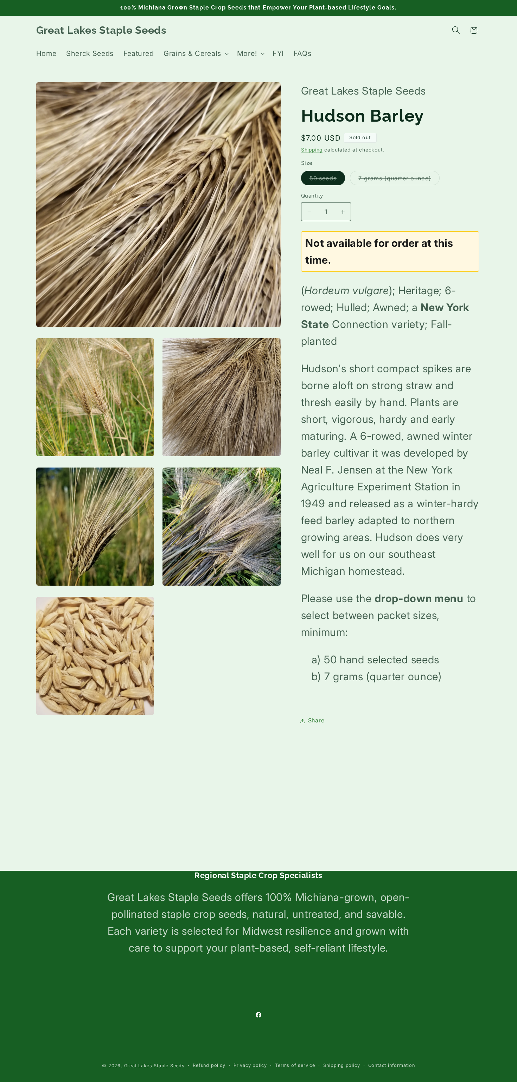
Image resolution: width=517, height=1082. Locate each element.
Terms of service (295, 1065)
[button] (195, 53)
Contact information (391, 1065)
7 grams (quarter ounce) (398, 180)
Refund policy (209, 1065)
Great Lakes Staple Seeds (154, 1065)
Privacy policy (250, 1065)
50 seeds (327, 180)
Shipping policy (341, 1065)
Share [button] (316, 720)
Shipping (312, 150)
